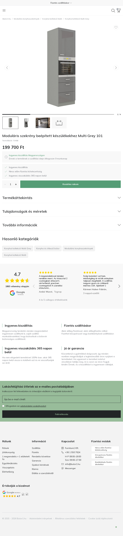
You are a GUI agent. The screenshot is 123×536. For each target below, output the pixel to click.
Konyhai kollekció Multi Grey (77, 19)
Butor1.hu (7, 19)
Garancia (36, 460)
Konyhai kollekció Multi (52, 19)
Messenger (70, 468)
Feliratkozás (61, 414)
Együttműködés (9, 463)
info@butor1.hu (72, 464)
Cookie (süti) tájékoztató (100, 518)
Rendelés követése (41, 456)
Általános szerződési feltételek (70, 518)
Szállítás (36, 448)
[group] (54, 284)
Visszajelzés (8, 467)
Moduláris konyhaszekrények (26, 19)
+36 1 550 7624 (72, 452)
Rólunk (5, 448)
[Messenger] (114, 529)
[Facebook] (4, 524)
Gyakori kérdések (40, 465)
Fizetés (35, 452)
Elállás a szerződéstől (42, 473)
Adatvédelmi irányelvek (40, 518)
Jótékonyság (8, 452)
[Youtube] (15, 524)
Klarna (35, 469)
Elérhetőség (8, 471)
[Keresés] (113, 10)
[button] (61, 3)
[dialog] (38, 157)
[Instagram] (9, 524)
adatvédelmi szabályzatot (33, 406)
